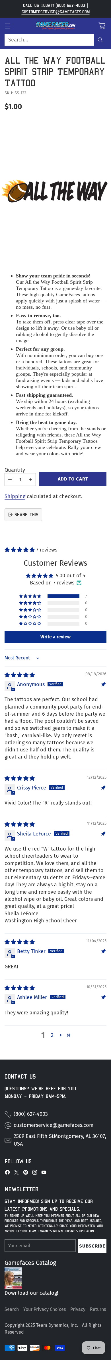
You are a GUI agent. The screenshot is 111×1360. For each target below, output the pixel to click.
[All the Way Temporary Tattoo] (55, 191)
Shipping (15, 496)
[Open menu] (7, 26)
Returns (98, 1309)
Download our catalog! (31, 1293)
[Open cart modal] (102, 26)
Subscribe (92, 1246)
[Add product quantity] (30, 479)
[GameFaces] (55, 26)
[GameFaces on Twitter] (16, 1173)
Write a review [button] (55, 637)
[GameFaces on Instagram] (34, 1173)
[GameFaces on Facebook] (7, 1173)
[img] (20, 675)
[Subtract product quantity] (10, 479)
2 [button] (52, 1035)
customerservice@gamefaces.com (56, 12)
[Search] (100, 40)
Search (12, 1309)
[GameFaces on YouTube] (43, 1173)
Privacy (77, 1309)
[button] (20, 550)
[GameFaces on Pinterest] (25, 1173)
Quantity (15, 470)
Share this (26, 514)
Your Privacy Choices (44, 1309)
